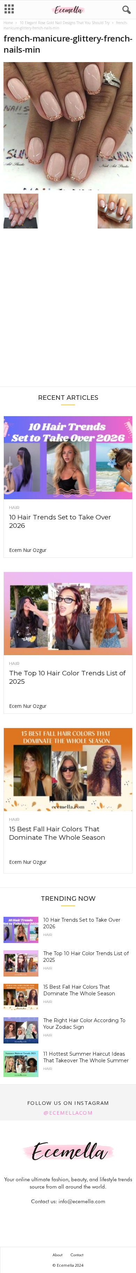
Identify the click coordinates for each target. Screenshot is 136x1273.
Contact (76, 1254)
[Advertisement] (68, 311)
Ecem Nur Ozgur (27, 550)
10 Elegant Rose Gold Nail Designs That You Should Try (64, 22)
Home (8, 22)
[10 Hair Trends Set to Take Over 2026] (68, 457)
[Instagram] (61, 1215)
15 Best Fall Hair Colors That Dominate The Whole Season (57, 833)
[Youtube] (92, 1215)
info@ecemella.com (82, 1201)
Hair (14, 508)
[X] (77, 1215)
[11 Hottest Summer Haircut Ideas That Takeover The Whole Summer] (20, 1064)
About (57, 1254)
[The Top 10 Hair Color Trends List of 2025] (68, 613)
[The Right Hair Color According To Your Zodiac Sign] (20, 1030)
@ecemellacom (68, 1112)
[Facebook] (45, 1215)
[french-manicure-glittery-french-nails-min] (68, 126)
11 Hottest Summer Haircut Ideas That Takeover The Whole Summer (86, 1057)
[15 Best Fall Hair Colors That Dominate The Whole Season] (68, 769)
